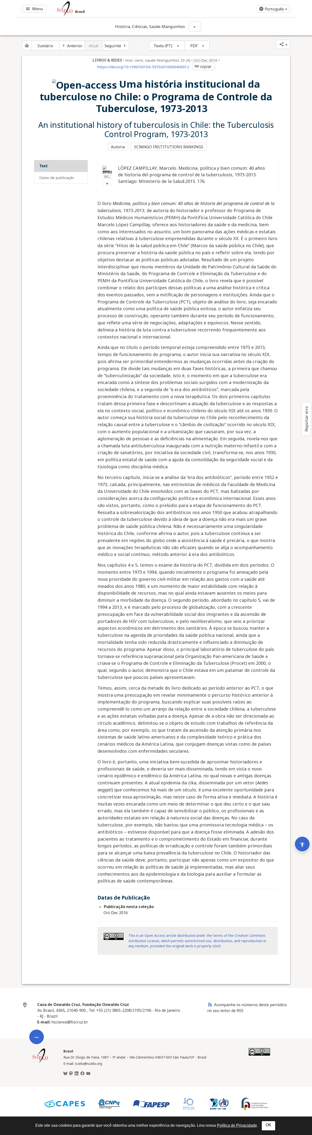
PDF (194, 45)
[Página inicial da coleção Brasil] (40, 1062)
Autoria (118, 147)
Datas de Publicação (56, 177)
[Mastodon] (71, 1073)
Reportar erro (306, 418)
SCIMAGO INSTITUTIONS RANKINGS (169, 147)
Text (43, 165)
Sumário (45, 45)
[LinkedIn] (76, 1073)
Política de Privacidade (237, 1125)
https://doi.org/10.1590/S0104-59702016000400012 (143, 66)
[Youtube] (88, 1073)
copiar (203, 66)
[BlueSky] (65, 1073)
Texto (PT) (163, 45)
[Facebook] (82, 1073)
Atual (94, 45)
